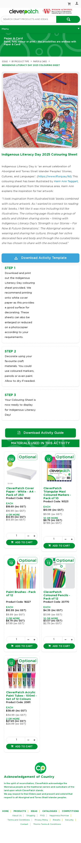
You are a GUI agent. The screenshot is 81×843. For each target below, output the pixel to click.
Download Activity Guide (44, 432)
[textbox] (28, 19)
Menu (5, 29)
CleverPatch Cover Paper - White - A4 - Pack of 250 (21, 491)
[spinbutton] (15, 536)
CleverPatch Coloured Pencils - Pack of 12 (56, 595)
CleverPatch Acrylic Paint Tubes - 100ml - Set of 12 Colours (21, 696)
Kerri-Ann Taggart (66, 181)
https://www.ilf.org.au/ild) (55, 176)
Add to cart (23, 542)
